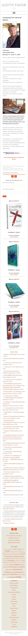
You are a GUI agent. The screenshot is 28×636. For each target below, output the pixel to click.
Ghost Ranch (13, 558)
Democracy (11, 554)
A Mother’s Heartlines (10, 490)
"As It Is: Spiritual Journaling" (11, 505)
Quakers (17, 564)
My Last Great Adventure (10, 358)
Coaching (15, 168)
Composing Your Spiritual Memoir (13, 447)
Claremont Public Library (7, 553)
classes (11, 168)
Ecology (19, 554)
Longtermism (17, 560)
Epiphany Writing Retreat (11, 463)
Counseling (22, 553)
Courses (14, 594)
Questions (14, 613)
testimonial (17, 572)
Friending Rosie (8, 556)
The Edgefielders (13, 574)
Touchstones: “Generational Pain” (13, 362)
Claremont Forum (20, 551)
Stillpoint (12, 572)
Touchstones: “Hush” (9, 367)
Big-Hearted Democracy (10, 486)
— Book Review (12, 412)
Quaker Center (14, 608)
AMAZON (16, 201)
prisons (7, 564)
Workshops (9, 167)
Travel (14, 624)
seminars (20, 168)
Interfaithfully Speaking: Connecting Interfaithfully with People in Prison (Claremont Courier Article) (13, 437)
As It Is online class (10, 549)
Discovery (16, 554)
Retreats (14, 615)
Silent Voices (9, 569)
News (14, 606)
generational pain (6, 558)
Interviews (14, 603)
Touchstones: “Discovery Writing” (13, 379)
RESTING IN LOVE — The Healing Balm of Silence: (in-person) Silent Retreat (13, 422)
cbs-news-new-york (14, 551)
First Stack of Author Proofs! (12, 472)
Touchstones (14, 622)
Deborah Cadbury (6, 554)
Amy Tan (5, 549)
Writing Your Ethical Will (10, 431)
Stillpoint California (9, 523)
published (12, 564)
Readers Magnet (14, 274)
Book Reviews (14, 587)
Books (14, 590)
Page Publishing (14, 237)
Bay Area (22, 549)
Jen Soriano (5, 560)
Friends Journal (18, 556)
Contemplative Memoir (14, 592)
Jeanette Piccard (22, 558)
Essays (14, 597)
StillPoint (14, 619)
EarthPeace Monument (10, 511)
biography (7, 551)
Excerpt (14, 599)
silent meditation (20, 567)
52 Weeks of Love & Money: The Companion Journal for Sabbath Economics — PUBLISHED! (12, 457)
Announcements (13, 166)
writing (18, 577)
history (17, 558)
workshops (12, 577)
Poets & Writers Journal (16, 562)
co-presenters (17, 553)
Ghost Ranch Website (10, 519)
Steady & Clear (8, 495)
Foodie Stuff (23, 554)
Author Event (17, 549)
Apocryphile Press (14, 347)
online (21, 560)
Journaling (10, 560)
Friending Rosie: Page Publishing (12, 451)
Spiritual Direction (14, 617)
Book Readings (14, 585)
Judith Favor (14, 5)
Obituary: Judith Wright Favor (12, 354)
